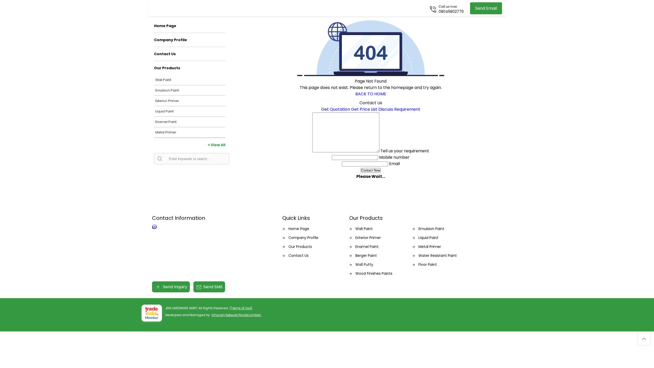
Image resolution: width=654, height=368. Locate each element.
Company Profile (170, 39)
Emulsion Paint (167, 90)
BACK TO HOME (370, 94)
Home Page (165, 25)
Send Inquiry (174, 287)
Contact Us (165, 53)
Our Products (167, 68)
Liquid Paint (164, 111)
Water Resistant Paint (437, 255)
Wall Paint (163, 80)
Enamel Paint (166, 122)
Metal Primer (165, 132)
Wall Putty (364, 264)
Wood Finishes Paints (373, 273)
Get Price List (364, 109)
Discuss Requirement (399, 109)
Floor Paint (427, 264)
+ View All (216, 144)
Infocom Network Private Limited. (236, 315)
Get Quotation (335, 109)
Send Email (486, 8)
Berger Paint (366, 255)
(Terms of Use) (241, 308)
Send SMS (213, 287)
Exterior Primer (167, 101)
